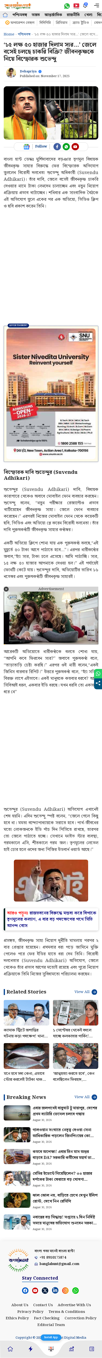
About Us (19, 1305)
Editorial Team (51, 1325)
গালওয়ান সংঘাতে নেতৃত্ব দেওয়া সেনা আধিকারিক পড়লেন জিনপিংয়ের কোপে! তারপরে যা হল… (64, 1136)
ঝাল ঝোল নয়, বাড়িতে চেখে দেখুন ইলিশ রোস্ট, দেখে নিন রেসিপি (65, 1198)
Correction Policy (81, 1318)
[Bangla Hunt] (17, 5)
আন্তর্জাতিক (53, 15)
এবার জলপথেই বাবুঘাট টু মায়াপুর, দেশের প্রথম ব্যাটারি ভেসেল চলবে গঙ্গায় (65, 1111)
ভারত (36, 15)
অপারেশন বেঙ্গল (22, 23)
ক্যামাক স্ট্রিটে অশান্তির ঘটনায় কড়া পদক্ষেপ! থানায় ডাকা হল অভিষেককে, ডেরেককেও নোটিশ (25, 1039)
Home (9, 34)
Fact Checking (47, 1318)
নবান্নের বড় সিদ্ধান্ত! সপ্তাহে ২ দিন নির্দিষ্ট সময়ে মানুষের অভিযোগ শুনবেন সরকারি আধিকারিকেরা (64, 1223)
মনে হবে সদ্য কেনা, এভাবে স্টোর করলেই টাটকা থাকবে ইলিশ (25, 1080)
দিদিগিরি (45, 23)
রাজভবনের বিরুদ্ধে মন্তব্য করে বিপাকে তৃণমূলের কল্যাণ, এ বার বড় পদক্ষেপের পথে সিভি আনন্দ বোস (51, 919)
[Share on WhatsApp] (98, 673)
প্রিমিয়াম (61, 23)
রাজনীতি (73, 15)
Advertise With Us (74, 1305)
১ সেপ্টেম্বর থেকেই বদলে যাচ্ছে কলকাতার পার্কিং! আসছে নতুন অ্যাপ (72, 1036)
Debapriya (28, 71)
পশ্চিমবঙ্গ (19, 15)
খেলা (88, 15)
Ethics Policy (17, 1318)
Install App (51, 1337)
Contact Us (43, 1305)
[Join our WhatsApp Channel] (66, 147)
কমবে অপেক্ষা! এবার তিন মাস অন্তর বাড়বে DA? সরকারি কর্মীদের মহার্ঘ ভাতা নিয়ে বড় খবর (64, 1158)
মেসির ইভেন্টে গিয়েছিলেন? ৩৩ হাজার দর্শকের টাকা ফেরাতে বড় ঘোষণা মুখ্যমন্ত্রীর (62, 1180)
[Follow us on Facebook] (57, 147)
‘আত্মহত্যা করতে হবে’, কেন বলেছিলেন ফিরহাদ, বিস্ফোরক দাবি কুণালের (73, 1080)
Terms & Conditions (67, 1312)
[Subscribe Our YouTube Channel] (75, 147)
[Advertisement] (51, 267)
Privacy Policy (30, 1312)
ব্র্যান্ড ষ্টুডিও (81, 23)
